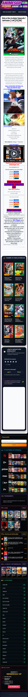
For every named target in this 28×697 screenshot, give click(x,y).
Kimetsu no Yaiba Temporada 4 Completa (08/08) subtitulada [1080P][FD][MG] (8, 278)
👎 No (19, 372)
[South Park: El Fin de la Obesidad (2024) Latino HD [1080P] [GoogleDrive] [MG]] (22, 490)
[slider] (12, 160)
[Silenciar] (20, 160)
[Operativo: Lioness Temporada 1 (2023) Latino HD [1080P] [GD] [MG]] (19, 490)
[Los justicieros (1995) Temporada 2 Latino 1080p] (15, 470)
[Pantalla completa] (22, 160)
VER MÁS (24, 534)
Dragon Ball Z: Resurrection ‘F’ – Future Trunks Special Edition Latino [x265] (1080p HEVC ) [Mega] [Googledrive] (15, 543)
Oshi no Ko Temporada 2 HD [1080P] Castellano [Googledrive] (7, 341)
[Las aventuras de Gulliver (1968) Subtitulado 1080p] (24, 456)
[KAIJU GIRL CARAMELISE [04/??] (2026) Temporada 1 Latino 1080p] (19, 456)
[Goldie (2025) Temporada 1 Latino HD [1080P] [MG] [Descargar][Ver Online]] (22, 483)
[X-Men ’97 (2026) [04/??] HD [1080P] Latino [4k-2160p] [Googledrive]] (13, 463)
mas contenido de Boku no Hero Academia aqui (14, 87)
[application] (14, 153)
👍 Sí (8, 372)
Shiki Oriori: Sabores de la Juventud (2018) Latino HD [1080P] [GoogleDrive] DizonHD (15, 557)
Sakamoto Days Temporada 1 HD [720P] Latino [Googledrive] (18, 278)
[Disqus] (14, 408)
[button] (14, 153)
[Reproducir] (5, 160)
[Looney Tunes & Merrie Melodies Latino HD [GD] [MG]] (22, 477)
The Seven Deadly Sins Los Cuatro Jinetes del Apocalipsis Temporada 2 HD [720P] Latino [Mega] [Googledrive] (19, 299)
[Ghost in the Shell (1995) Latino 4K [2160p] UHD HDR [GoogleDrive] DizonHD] (19, 477)
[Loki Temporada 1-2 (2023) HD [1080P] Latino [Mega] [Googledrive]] (24, 463)
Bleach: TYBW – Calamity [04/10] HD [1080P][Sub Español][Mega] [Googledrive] (15, 553)
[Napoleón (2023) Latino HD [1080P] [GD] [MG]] (24, 483)
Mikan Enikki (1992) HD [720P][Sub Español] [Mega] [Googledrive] (19, 341)
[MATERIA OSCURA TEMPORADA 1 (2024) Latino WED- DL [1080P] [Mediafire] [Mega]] (9, 483)
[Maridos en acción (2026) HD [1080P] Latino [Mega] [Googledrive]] (13, 477)
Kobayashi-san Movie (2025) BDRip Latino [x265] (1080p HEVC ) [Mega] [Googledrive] (15, 538)
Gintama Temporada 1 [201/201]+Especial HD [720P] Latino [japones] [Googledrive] (19, 320)
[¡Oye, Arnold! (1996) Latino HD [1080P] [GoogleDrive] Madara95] (13, 490)
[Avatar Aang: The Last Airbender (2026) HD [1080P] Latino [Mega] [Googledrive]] (9, 490)
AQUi (16, 193)
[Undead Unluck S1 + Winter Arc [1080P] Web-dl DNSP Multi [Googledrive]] (19, 463)
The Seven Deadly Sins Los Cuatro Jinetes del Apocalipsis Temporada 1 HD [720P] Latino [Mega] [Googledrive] (8, 299)
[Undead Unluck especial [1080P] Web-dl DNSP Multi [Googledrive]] (15, 463)
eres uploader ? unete (9, 12)
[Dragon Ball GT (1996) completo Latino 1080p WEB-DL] (9, 470)
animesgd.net (14, 5)
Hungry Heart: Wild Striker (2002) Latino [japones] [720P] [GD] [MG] (10, 520)
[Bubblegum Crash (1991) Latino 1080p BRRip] (22, 456)
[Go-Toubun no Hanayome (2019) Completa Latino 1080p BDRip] (13, 456)
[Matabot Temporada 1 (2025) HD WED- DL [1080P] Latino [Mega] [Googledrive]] (15, 483)
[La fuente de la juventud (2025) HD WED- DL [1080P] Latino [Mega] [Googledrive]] (13, 483)
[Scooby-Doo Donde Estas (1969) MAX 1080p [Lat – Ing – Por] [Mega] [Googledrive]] (24, 477)
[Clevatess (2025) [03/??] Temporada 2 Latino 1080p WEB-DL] (15, 456)
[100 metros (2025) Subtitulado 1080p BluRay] (9, 456)
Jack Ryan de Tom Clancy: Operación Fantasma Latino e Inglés (8, 320)
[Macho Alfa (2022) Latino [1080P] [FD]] (24, 490)
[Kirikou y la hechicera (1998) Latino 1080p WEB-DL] (22, 470)
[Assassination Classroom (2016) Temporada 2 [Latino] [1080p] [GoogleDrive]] (9, 477)
